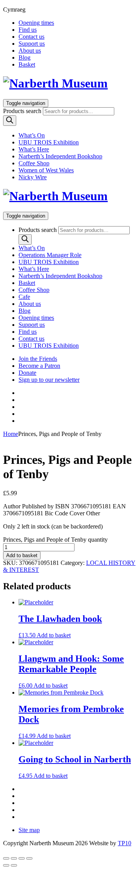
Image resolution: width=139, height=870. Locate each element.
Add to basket (21, 555)
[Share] (22, 858)
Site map (29, 830)
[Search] (9, 120)
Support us (32, 43)
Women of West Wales (46, 170)
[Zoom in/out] (6, 858)
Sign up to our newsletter (49, 379)
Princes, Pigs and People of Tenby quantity (55, 539)
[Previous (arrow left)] (6, 865)
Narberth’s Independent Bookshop (60, 156)
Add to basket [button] (54, 635)
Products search (22, 111)
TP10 (124, 843)
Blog (25, 57)
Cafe (24, 296)
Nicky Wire (33, 177)
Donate (27, 372)
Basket (27, 64)
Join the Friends (38, 358)
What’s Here (34, 149)
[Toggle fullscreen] (14, 858)
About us (30, 50)
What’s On (32, 135)
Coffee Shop (34, 163)
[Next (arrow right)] (14, 865)
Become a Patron (39, 365)
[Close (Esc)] (29, 858)
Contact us (31, 36)
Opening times (36, 22)
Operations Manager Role (50, 255)
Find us (28, 29)
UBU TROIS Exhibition (49, 142)
